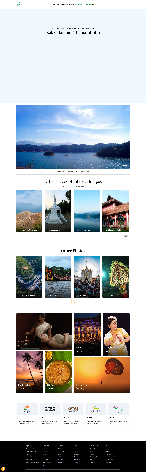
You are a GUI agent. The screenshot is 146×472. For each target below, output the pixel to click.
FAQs (43, 465)
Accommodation (46, 462)
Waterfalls (61, 459)
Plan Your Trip (46, 454)
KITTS (89, 417)
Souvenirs (44, 457)
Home (53, 29)
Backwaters (61, 451)
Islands (60, 462)
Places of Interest (71, 29)
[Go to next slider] (73, 236)
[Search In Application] (125, 4)
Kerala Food (93, 457)
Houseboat (93, 454)
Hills (59, 449)
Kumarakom (77, 457)
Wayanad (76, 451)
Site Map (108, 462)
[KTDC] (118, 409)
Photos (108, 451)
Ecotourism (29, 459)
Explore (125, 236)
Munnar (76, 449)
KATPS (67, 417)
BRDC (20, 417)
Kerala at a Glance (47, 449)
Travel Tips (45, 459)
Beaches (60, 454)
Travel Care (45, 451)
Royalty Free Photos (111, 457)
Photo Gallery (60, 29)
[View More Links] (128, 4)
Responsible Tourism (31, 457)
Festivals (92, 459)
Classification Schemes (32, 449)
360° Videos (109, 454)
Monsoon (92, 451)
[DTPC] (50, 409)
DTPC (43, 417)
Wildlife (60, 457)
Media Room (109, 459)
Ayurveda (92, 449)
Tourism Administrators (32, 462)
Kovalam (76, 454)
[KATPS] (73, 409)
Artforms (92, 462)
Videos (108, 449)
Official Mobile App (31, 451)
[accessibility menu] (3, 468)
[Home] (19, 4)
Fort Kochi (77, 459)
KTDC (112, 417)
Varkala (76, 462)
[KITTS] (96, 409)
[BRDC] (27, 409)
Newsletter (29, 454)
